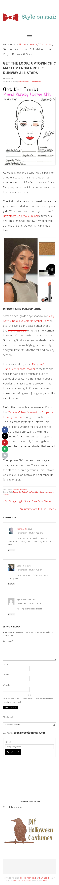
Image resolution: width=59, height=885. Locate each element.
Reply (11, 550)
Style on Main (29, 14)
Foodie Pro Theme (28, 878)
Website (6, 685)
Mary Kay (38, 492)
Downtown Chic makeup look (21, 216)
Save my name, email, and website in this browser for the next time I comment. (28, 700)
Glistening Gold (17, 330)
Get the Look (23, 492)
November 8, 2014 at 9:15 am (30, 569)
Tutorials (23, 490)
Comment (8, 641)
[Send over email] (5, 449)
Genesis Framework (22, 881)
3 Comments (36, 82)
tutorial (5, 495)
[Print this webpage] (5, 455)
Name (6, 664)
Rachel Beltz (22, 529)
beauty (15, 492)
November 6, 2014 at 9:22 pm (30, 533)
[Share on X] (5, 436)
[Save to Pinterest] (5, 442)
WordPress (48, 881)
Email (6, 674)
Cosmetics (15, 490)
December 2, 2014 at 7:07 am (30, 603)
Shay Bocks (44, 878)
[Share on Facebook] (5, 429)
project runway (48, 492)
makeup (32, 492)
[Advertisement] (24, 778)
